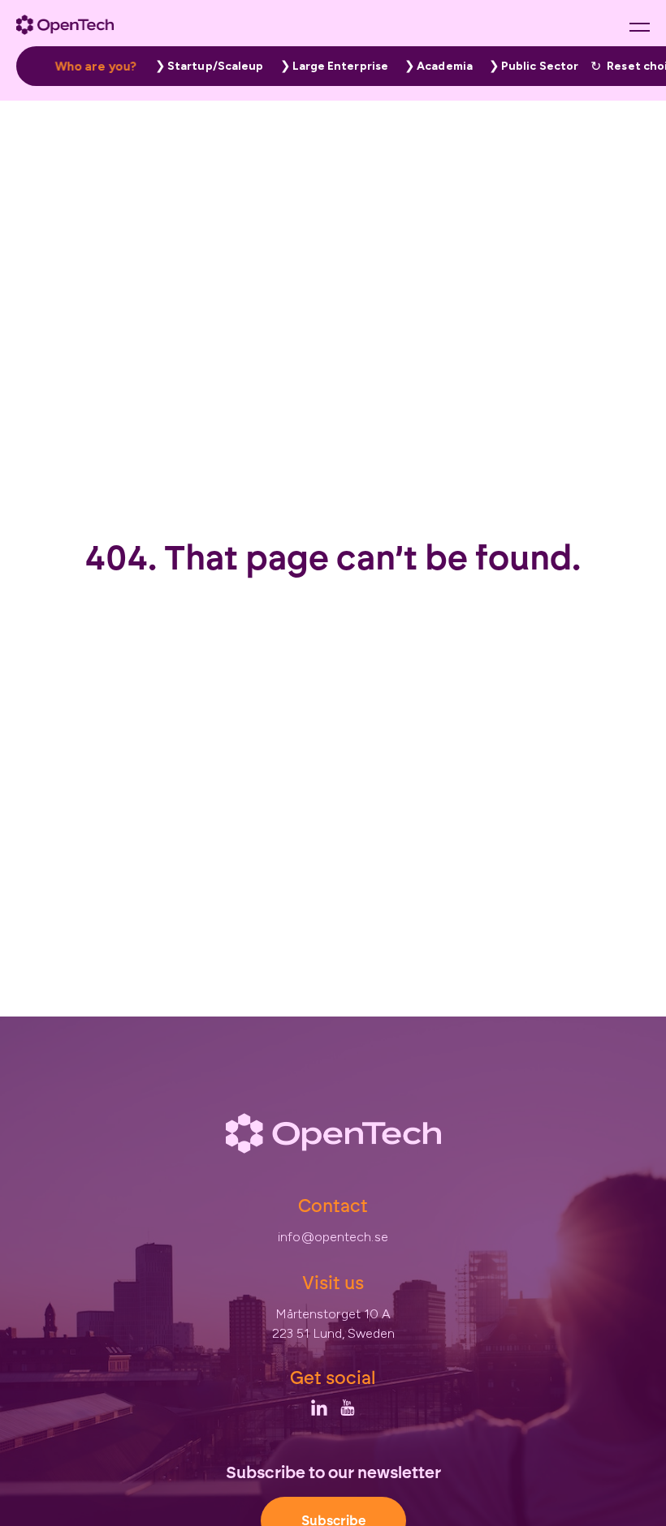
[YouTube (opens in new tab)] (347, 1407)
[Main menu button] (639, 27)
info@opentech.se (333, 1236)
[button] (205, 66)
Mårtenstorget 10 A (333, 1314)
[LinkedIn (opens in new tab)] (319, 1407)
